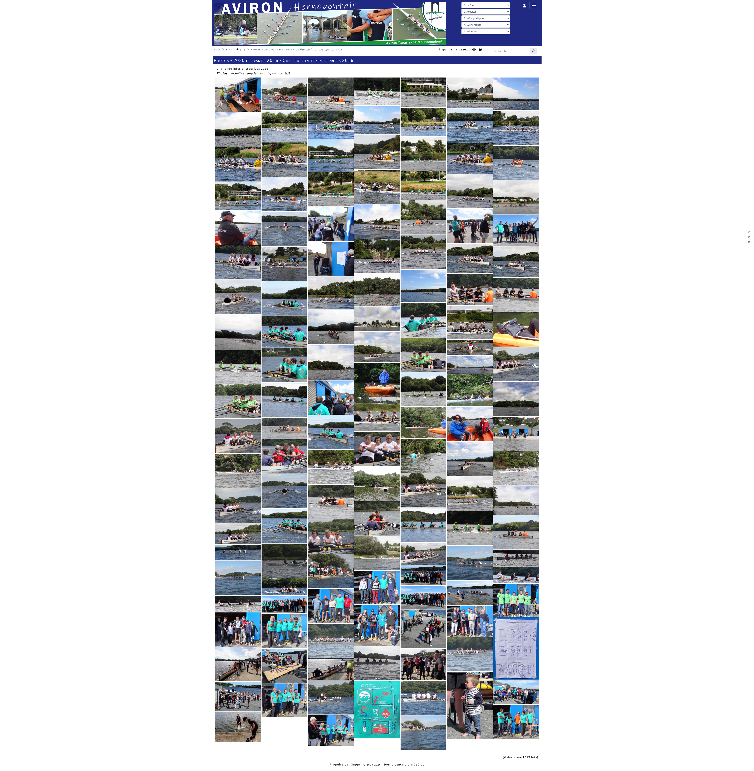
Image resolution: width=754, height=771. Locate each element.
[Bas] (749, 242)
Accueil (241, 49)
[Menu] (534, 5)
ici (286, 73)
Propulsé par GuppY (345, 764)
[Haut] (749, 232)
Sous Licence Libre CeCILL (404, 764)
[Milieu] (749, 237)
